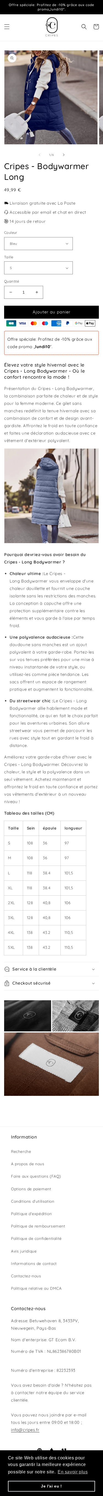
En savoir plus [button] (73, 1472)
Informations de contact (34, 1263)
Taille (8, 257)
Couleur (10, 232)
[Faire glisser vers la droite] (64, 155)
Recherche (21, 1151)
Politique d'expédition (31, 1213)
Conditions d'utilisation (32, 1201)
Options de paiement (31, 1188)
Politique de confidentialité (36, 1238)
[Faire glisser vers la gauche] (40, 155)
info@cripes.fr (25, 1429)
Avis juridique (24, 1251)
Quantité (11, 281)
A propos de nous (27, 1163)
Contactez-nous (26, 1275)
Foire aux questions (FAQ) (36, 1176)
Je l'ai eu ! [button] (51, 1486)
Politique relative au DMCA (36, 1288)
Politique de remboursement (38, 1226)
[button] (7, 27)
